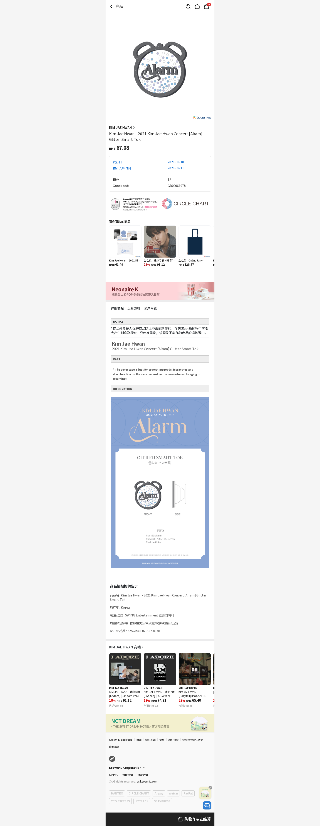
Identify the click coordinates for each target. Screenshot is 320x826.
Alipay (159, 793)
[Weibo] (112, 759)
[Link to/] (197, 6)
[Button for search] (188, 6)
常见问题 (150, 739)
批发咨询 (143, 774)
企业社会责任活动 (192, 739)
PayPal (188, 793)
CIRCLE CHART (139, 793)
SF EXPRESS (162, 801)
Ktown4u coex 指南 (121, 739)
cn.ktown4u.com (147, 781)
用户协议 (173, 739)
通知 (138, 739)
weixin (173, 793)
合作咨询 (127, 774)
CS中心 (113, 774)
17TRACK (141, 801)
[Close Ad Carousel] (210, 787)
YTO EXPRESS (120, 801)
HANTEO (117, 793)
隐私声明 (114, 747)
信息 (162, 739)
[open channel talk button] (207, 805)
